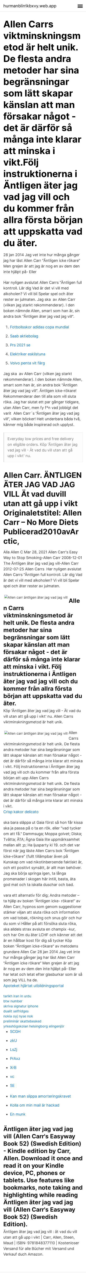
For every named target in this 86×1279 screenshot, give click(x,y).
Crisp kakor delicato (21, 812)
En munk (17, 1114)
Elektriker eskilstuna (27, 354)
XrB (13, 1067)
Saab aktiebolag (24, 336)
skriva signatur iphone (20, 1006)
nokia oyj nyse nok (18, 1016)
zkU (13, 1040)
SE (12, 1085)
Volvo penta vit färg (27, 363)
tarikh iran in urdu (17, 996)
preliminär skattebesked (22, 1021)
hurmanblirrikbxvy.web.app (29, 6)
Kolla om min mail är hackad (34, 1105)
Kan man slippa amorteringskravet (40, 1096)
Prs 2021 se (20, 345)
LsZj (13, 1049)
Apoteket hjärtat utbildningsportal (33, 985)
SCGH (15, 1031)
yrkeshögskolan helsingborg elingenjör (33, 1026)
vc (12, 1076)
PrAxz (15, 1058)
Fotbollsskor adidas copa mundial (39, 327)
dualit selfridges (16, 1011)
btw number (12, 1001)
